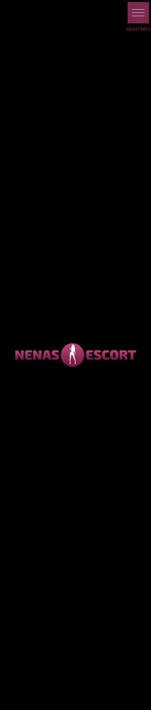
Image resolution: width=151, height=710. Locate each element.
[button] (138, 12)
